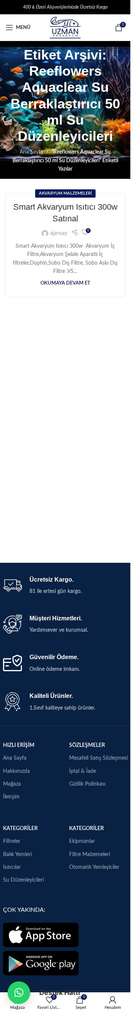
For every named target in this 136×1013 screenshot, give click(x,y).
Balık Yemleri (17, 854)
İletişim (11, 797)
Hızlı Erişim (18, 745)
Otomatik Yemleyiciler (94, 867)
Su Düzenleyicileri (23, 880)
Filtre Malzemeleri (89, 854)
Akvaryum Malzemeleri (65, 193)
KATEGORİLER (20, 828)
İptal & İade (82, 771)
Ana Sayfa (31, 152)
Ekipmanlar (82, 841)
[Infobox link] (65, 586)
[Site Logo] (64, 27)
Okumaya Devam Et (65, 283)
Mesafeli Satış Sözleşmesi (98, 758)
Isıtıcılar (12, 867)
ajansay (58, 233)
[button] (19, 992)
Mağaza (12, 784)
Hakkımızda (16, 771)
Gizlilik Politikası (87, 784)
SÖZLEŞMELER (87, 745)
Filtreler (11, 841)
